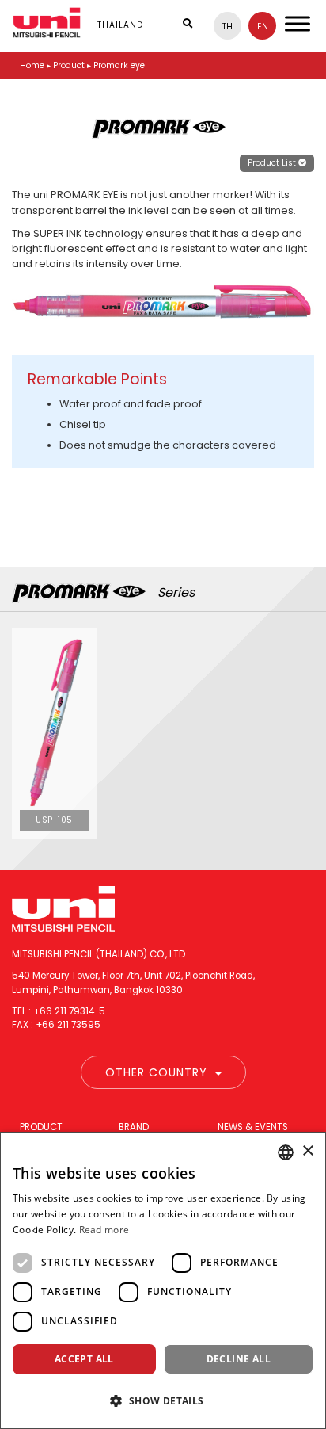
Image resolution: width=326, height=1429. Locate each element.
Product (41, 1127)
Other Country (156, 1072)
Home (32, 65)
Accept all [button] (84, 1359)
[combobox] (286, 1152)
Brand (134, 1127)
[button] (163, 1400)
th (227, 26)
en (262, 26)
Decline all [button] (239, 1359)
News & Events (253, 1127)
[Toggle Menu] (297, 23)
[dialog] (163, 1280)
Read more (104, 1229)
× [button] (307, 1151)
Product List (273, 163)
